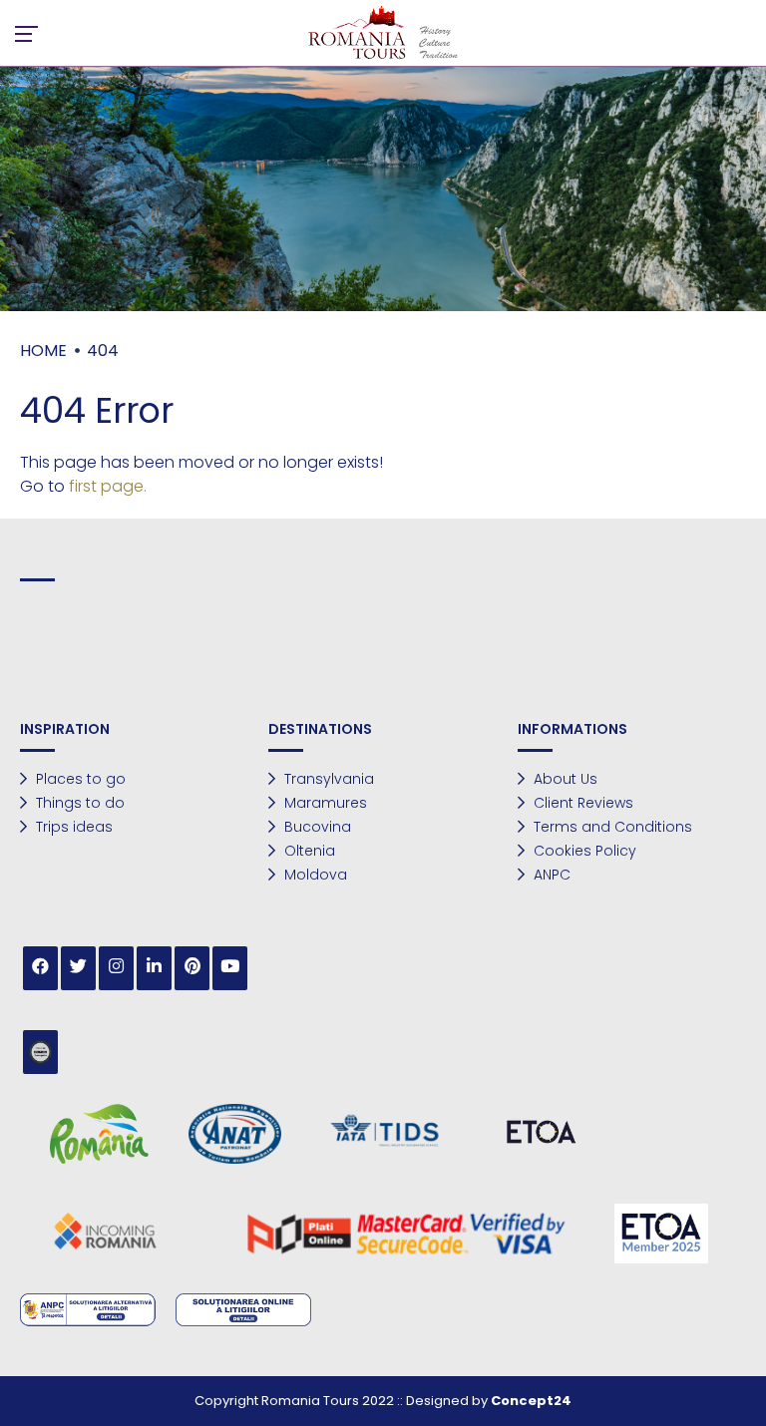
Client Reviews (581, 803)
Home (43, 350)
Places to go (79, 779)
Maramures (323, 803)
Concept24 (531, 1400)
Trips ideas (72, 827)
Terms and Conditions (611, 827)
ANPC (550, 875)
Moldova (313, 875)
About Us (563, 779)
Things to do (78, 803)
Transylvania (327, 779)
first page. (108, 486)
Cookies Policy (583, 851)
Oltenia (307, 851)
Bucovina (315, 827)
